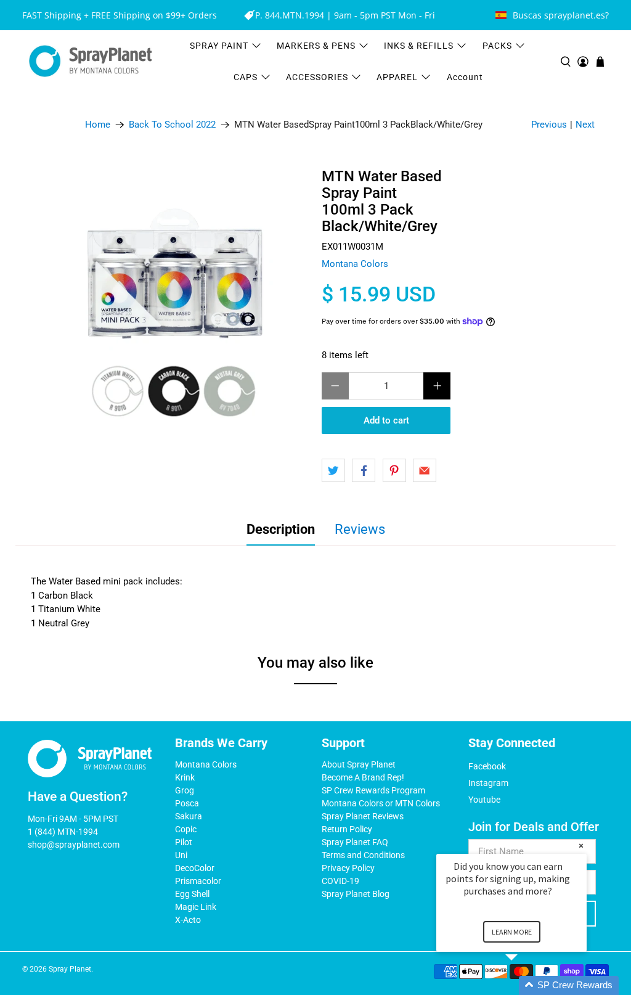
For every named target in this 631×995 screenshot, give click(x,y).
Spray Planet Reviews (363, 816)
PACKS (497, 46)
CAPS (246, 77)
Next (585, 124)
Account (465, 77)
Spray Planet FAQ (355, 842)
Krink (185, 777)
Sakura (188, 816)
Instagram (488, 783)
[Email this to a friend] (424, 470)
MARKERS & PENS (316, 46)
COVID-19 (340, 881)
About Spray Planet (359, 764)
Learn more (512, 931)
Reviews (360, 529)
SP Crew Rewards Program (373, 790)
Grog (184, 790)
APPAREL (397, 77)
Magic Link (195, 907)
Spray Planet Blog (355, 894)
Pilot (183, 842)
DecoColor (194, 868)
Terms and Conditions (363, 855)
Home (97, 124)
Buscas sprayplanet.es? (561, 15)
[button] (526, 985)
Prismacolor (198, 881)
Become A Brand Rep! (363, 777)
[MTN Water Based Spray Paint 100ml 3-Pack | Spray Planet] (172, 304)
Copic (186, 829)
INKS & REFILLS (419, 46)
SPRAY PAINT (219, 46)
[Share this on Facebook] (363, 470)
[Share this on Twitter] (333, 470)
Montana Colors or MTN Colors (381, 803)
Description (280, 529)
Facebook (487, 766)
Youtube (484, 800)
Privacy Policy (348, 868)
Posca (187, 803)
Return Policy (347, 829)
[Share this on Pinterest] (394, 470)
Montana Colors (355, 263)
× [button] (581, 845)
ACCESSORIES (317, 77)
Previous (549, 124)
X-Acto (188, 920)
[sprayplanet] (90, 61)
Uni (181, 855)
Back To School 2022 (172, 124)
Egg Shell (192, 894)
